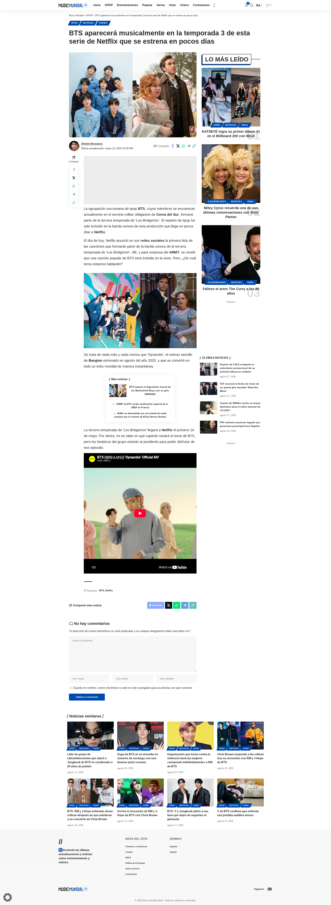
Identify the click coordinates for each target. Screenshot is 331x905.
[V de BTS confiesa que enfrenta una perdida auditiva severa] (240, 792)
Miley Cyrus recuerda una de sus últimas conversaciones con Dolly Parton (231, 212)
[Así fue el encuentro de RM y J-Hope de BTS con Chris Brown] (140, 792)
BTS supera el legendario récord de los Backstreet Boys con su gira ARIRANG (150, 390)
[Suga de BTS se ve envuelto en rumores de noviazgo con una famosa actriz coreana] (140, 736)
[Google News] (269, 889)
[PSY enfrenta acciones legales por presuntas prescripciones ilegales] (208, 427)
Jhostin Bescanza (91, 143)
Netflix (109, 590)
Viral (245, 125)
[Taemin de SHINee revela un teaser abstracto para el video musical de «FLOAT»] (208, 407)
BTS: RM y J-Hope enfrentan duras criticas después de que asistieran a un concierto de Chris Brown (90, 815)
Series (103, 23)
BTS (101, 590)
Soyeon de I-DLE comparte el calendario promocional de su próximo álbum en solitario (237, 368)
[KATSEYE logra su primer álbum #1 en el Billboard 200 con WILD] (231, 97)
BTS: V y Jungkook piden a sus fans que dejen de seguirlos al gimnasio (187, 815)
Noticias (88, 23)
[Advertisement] (140, 180)
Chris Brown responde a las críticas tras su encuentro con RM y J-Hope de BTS (240, 758)
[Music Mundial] (73, 5)
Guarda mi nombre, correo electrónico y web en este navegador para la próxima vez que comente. (133, 687)
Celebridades (217, 201)
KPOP (74, 23)
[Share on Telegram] (188, 146)
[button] (214, 5)
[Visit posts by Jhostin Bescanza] (74, 146)
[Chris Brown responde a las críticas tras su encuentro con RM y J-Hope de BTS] (240, 736)
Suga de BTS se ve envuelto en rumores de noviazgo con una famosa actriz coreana (137, 758)
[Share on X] (178, 146)
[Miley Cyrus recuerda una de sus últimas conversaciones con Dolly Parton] (231, 173)
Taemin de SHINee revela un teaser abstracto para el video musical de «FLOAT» (240, 407)
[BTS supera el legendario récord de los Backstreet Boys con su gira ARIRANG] (117, 390)
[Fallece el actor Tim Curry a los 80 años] (231, 254)
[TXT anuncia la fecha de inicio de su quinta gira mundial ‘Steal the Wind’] (208, 388)
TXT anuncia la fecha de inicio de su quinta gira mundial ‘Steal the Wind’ (239, 387)
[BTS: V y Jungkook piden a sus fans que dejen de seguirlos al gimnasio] (190, 792)
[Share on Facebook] (172, 146)
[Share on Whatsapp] (183, 146)
